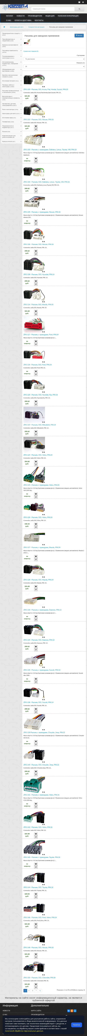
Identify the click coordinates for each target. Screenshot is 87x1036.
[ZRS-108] (54, 264)
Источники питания (10, 81)
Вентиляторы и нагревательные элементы (11, 98)
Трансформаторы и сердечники (8, 40)
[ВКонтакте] (68, 1010)
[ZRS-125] (54, 475)
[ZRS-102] (54, 109)
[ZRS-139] (54, 722)
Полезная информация (68, 16)
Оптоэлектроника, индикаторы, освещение (10, 63)
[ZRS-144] (54, 877)
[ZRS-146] (54, 907)
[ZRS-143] (54, 847)
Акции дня (49, 16)
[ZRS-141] (54, 785)
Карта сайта (36, 1011)
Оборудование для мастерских (8, 70)
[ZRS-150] (54, 967)
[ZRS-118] (54, 355)
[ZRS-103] (54, 139)
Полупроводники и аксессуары (8, 57)
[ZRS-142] (54, 817)
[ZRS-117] (54, 324)
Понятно (76, 1025)
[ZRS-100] (54, 79)
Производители (35, 16)
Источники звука (9, 118)
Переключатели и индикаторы (8, 126)
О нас (8, 20)
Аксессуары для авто (16, 27)
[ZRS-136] (54, 692)
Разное (6, 131)
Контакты (39, 20)
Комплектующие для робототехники (9, 136)
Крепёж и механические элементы (10, 76)
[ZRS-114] (54, 294)
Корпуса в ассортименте (10, 45)
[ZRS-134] (54, 630)
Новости (20, 16)
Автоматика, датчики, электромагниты (9, 104)
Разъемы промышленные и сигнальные (10, 91)
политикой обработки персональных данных (24, 1031)
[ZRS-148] (54, 937)
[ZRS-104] (54, 172)
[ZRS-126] (54, 507)
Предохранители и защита (11, 34)
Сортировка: (81, 55)
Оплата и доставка (22, 20)
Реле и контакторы (10, 109)
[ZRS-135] (54, 660)
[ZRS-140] (54, 755)
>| (40, 990)
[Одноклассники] (71, 1010)
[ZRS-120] (54, 385)
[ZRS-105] (54, 202)
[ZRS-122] (54, 415)
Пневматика (8, 122)
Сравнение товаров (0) (30, 51)
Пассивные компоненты (10, 51)
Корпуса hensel (8, 141)
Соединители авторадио (36, 27)
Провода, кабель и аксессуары (8, 85)
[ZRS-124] (54, 445)
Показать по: (81, 63)
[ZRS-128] (54, 570)
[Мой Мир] (75, 1010)
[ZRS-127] (54, 537)
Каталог (9, 16)
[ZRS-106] (54, 234)
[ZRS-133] (54, 600)
